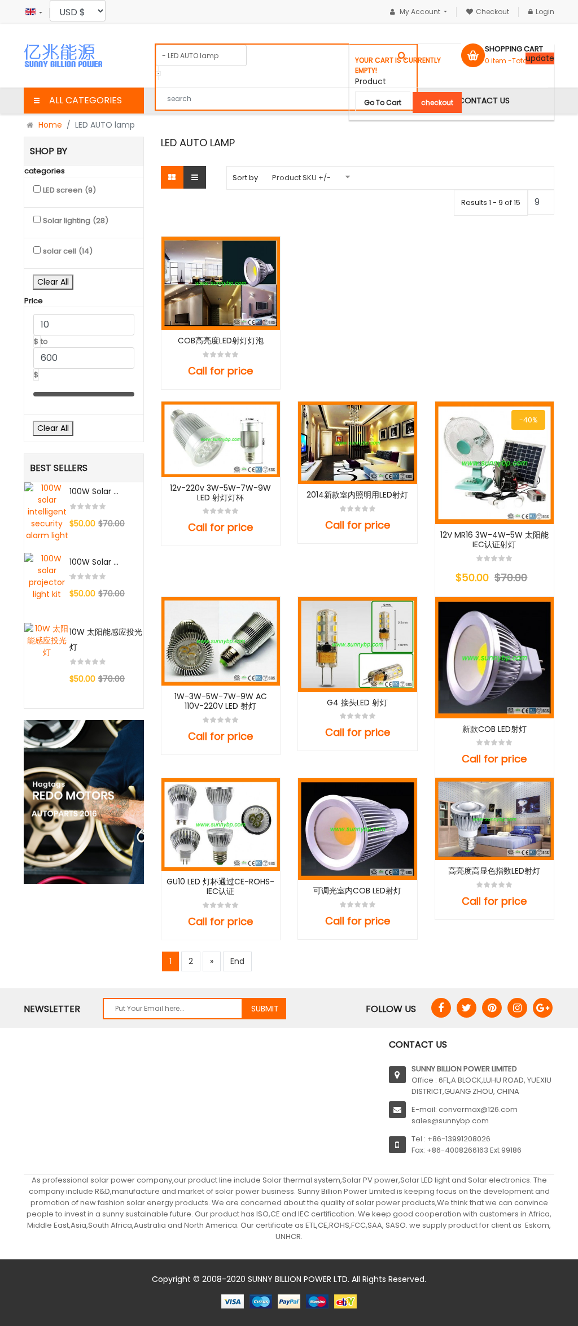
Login (545, 11)
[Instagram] (517, 1008)
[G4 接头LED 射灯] (357, 644)
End (237, 961)
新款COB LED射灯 (494, 729)
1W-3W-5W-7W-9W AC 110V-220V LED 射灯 (220, 701)
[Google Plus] (543, 1008)
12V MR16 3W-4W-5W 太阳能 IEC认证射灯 (494, 539)
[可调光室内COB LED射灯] (357, 828)
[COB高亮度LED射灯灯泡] (221, 283)
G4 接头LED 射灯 (357, 703)
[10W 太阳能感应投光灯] (46, 640)
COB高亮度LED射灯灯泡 (221, 341)
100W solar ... (94, 491)
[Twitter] (466, 1008)
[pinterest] (492, 1008)
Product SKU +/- (301, 177)
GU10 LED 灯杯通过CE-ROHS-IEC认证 (220, 886)
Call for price (220, 371)
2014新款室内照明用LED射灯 (357, 495)
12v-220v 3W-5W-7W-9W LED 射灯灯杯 (220, 493)
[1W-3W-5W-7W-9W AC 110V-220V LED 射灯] (221, 641)
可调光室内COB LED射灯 (357, 891)
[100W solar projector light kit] (46, 576)
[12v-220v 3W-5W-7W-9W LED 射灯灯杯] (221, 439)
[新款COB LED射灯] (494, 657)
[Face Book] (441, 1008)
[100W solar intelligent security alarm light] (46, 512)
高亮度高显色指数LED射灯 (494, 871)
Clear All (53, 281)
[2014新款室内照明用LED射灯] (357, 443)
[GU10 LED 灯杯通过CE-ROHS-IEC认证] (221, 824)
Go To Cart (382, 102)
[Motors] (84, 802)
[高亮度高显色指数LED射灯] (494, 819)
